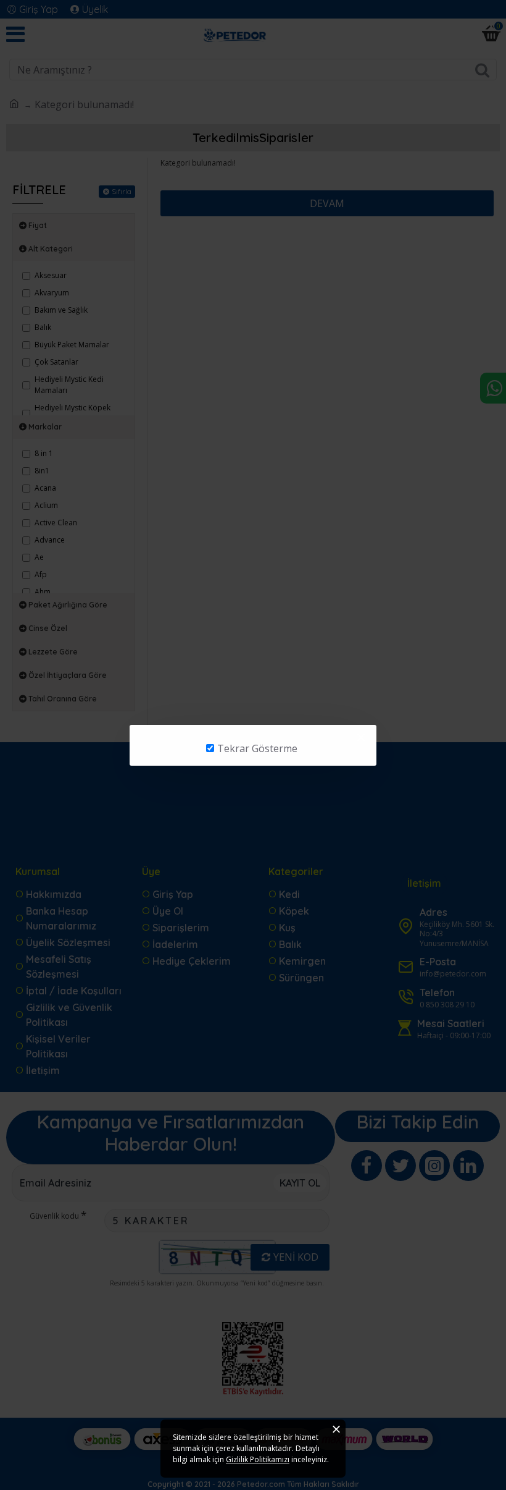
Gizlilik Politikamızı (257, 1459)
